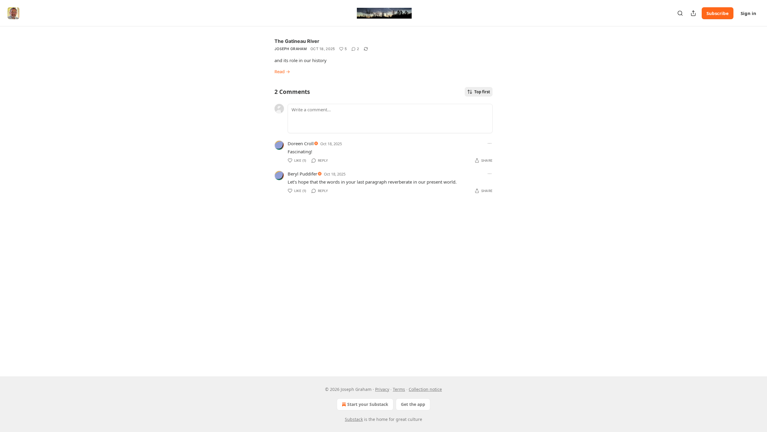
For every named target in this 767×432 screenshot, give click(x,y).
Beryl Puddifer (302, 174)
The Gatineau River (296, 41)
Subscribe (717, 13)
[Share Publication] (693, 13)
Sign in (748, 13)
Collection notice (425, 389)
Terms (399, 389)
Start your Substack (367, 404)
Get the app (413, 404)
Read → (282, 71)
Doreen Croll (301, 143)
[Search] (680, 13)
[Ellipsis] (489, 143)
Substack (354, 419)
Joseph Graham (290, 48)
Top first (482, 91)
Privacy (382, 389)
